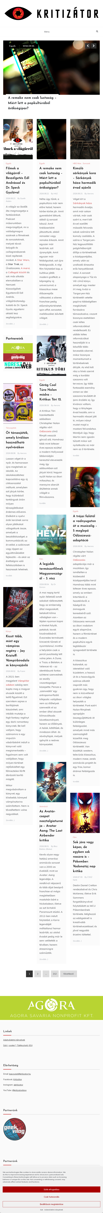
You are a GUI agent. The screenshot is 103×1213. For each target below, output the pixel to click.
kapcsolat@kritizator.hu (20, 1074)
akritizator (18, 1085)
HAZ (56, 193)
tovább (76, 455)
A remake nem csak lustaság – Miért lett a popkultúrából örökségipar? (50, 178)
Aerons (90, 193)
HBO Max (14, 46)
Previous (87, 46)
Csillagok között (17, 272)
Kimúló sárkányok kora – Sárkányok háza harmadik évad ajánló (33, 103)
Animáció (43, 806)
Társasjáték (11, 428)
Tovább (90, 103)
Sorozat (86, 163)
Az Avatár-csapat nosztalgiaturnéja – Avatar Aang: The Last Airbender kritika (51, 826)
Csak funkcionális (51, 1197)
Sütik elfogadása (51, 1189)
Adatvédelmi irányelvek (53, 1210)
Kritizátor (17, 1079)
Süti (41, 1210)
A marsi (25, 268)
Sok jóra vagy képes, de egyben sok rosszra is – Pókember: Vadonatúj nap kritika (84, 857)
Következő (69, 974)
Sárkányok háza (82, 203)
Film (41, 559)
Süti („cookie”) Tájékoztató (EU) (18, 1045)
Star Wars (23, 260)
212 (55, 974)
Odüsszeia (45, 431)
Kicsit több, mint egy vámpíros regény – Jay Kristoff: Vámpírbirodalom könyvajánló (17, 651)
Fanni (22, 671)
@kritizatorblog (19, 1090)
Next (93, 46)
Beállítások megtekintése (51, 1204)
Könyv (8, 631)
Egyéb (8, 163)
